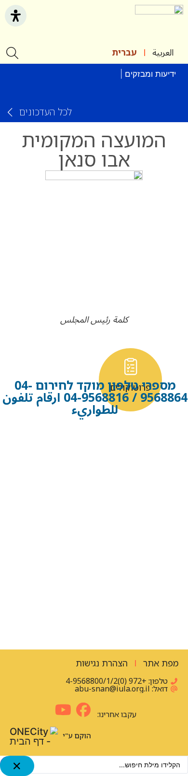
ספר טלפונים (130, 460)
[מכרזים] (57, 512)
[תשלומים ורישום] (94, 585)
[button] (121, 23)
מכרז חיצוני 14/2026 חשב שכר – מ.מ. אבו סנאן (100, 88)
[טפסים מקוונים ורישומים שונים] (57, 439)
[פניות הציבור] (130, 512)
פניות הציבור (130, 533)
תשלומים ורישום (94, 610)
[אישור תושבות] (57, 366)
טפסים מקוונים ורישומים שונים (58, 473)
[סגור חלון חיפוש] (17, 766)
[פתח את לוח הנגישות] (16, 16)
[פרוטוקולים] (130, 366)
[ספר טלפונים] (130, 439)
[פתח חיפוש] (13, 53)
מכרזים (57, 533)
